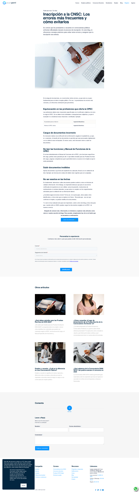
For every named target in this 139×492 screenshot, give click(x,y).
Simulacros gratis (57, 475)
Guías (73, 473)
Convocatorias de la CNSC (59, 469)
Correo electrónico (75, 426)
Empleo (73, 479)
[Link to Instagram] (100, 490)
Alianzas (37, 471)
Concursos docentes (58, 471)
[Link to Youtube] (103, 490)
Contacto (37, 473)
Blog (73, 475)
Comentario (39, 435)
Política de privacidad (40, 475)
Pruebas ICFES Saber (58, 473)
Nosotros (37, 469)
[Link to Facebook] (95, 490)
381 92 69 (96, 481)
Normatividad (75, 477)
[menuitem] (77, 3)
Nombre (38, 426)
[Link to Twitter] (98, 490)
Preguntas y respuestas (77, 469)
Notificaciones (75, 471)
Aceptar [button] (23, 485)
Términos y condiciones (40, 477)
